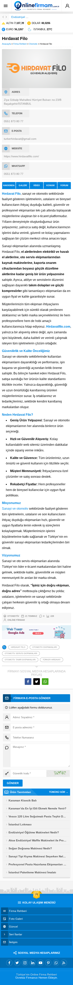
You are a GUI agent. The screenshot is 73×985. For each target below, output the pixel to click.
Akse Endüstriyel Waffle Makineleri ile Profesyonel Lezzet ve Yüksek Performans (38, 840)
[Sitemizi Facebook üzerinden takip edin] (9, 963)
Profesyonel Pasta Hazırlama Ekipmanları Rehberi (38, 864)
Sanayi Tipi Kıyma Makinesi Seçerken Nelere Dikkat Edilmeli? (38, 856)
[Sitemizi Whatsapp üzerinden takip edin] (56, 963)
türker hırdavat (52, 660)
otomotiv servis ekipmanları (21, 653)
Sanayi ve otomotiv (15, 508)
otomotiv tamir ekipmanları (20, 660)
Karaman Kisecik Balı (23, 800)
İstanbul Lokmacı (20, 824)
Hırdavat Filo (18, 647)
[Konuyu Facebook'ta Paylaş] (28, 681)
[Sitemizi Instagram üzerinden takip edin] (25, 963)
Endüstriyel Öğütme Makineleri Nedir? (34, 832)
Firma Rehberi (20, 44)
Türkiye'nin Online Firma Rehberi (36, 974)
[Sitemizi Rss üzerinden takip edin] (64, 963)
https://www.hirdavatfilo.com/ (21, 156)
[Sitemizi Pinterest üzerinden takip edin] (48, 963)
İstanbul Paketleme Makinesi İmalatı (32, 872)
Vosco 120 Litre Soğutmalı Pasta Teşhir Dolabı (38, 816)
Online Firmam (16, 620)
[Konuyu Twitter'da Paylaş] (36, 681)
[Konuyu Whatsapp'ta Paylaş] (45, 681)
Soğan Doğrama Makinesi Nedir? (30, 848)
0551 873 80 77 (13, 121)
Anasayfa (6, 44)
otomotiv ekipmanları (44, 647)
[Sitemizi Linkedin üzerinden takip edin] (33, 963)
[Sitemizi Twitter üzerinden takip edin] (17, 963)
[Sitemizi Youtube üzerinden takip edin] (40, 963)
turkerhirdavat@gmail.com (20, 138)
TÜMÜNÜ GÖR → (58, 792)
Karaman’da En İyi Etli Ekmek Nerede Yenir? (37, 808)
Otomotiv (33, 44)
